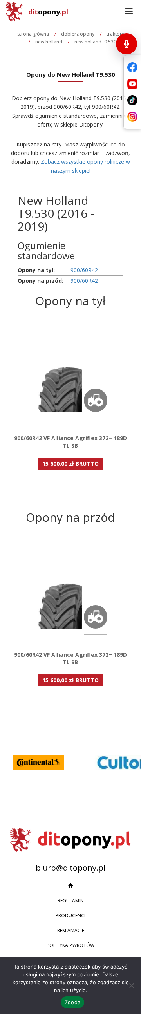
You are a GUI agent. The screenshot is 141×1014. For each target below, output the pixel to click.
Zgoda (72, 1002)
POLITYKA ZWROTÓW (70, 945)
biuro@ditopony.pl (70, 867)
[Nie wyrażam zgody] (131, 985)
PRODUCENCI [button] (70, 915)
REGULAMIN (71, 900)
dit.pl (48, 11)
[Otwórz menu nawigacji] (129, 11)
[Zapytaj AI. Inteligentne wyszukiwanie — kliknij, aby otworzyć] (126, 43)
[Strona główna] (70, 886)
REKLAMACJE (70, 930)
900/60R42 (84, 270)
